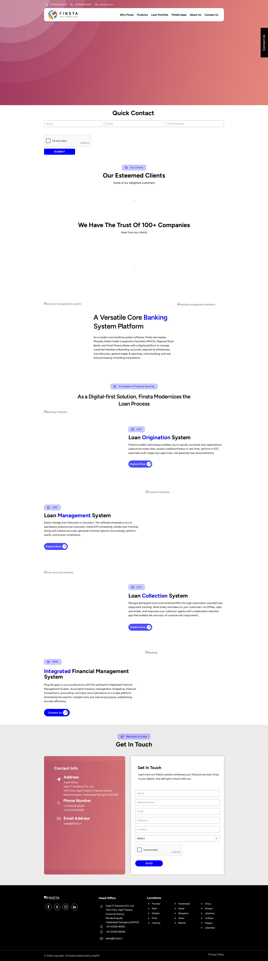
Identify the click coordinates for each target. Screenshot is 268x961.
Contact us (211, 14)
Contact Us (55, 712)
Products (142, 14)
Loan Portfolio (159, 14)
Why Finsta (127, 14)
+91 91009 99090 (74, 806)
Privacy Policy (216, 954)
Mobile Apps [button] (179, 14)
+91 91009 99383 (73, 810)
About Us (195, 14)
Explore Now (137, 464)
